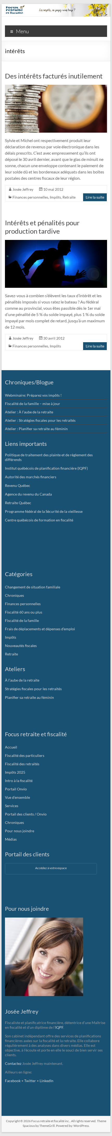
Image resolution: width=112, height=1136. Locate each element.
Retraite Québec (18, 502)
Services (11, 805)
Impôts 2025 (15, 772)
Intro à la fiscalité (19, 780)
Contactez (13, 1063)
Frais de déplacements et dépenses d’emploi (40, 629)
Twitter (30, 1080)
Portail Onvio (16, 789)
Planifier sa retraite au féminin (29, 697)
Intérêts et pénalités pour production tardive (42, 226)
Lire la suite (95, 197)
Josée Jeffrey (23, 189)
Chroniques (14, 595)
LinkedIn (46, 1080)
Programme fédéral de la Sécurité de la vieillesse (44, 511)
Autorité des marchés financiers (30, 477)
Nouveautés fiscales (21, 645)
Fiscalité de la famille (22, 620)
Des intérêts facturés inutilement (54, 76)
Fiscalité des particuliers (24, 755)
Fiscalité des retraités (22, 764)
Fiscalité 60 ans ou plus (23, 612)
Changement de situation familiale (32, 587)
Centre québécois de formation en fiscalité (39, 520)
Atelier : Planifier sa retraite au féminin (36, 428)
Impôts (55, 197)
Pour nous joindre (19, 831)
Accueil (11, 747)
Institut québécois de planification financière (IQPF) (46, 468)
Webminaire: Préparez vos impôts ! (33, 395)
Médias (11, 839)
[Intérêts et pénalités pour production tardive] (56, 242)
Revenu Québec (17, 485)
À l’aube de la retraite (22, 680)
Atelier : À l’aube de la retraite (29, 412)
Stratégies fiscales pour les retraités (33, 689)
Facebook (13, 1080)
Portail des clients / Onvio (26, 814)
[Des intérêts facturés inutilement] (56, 87)
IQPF (59, 1027)
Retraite (69, 197)
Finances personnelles (30, 197)
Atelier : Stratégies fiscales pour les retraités (40, 420)
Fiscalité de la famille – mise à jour (32, 403)
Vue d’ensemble (17, 797)
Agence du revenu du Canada (28, 494)
